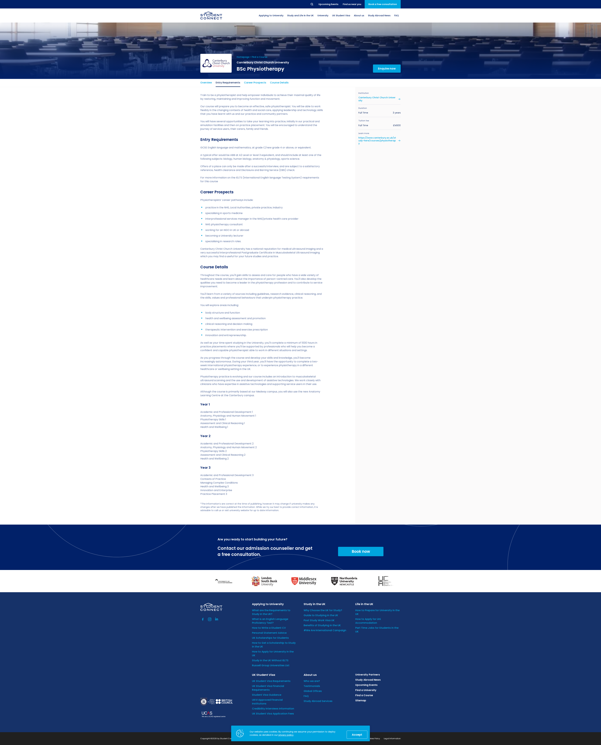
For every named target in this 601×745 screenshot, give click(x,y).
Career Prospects (255, 82)
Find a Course (259, 57)
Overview (206, 82)
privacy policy (285, 735)
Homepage (243, 57)
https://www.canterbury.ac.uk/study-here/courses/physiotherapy (377, 140)
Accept (357, 735)
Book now (361, 551)
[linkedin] (216, 619)
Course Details (279, 82)
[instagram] (209, 619)
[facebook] (202, 619)
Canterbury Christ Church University (377, 99)
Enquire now (387, 68)
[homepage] (211, 15)
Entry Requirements (228, 82)
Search (312, 4)
